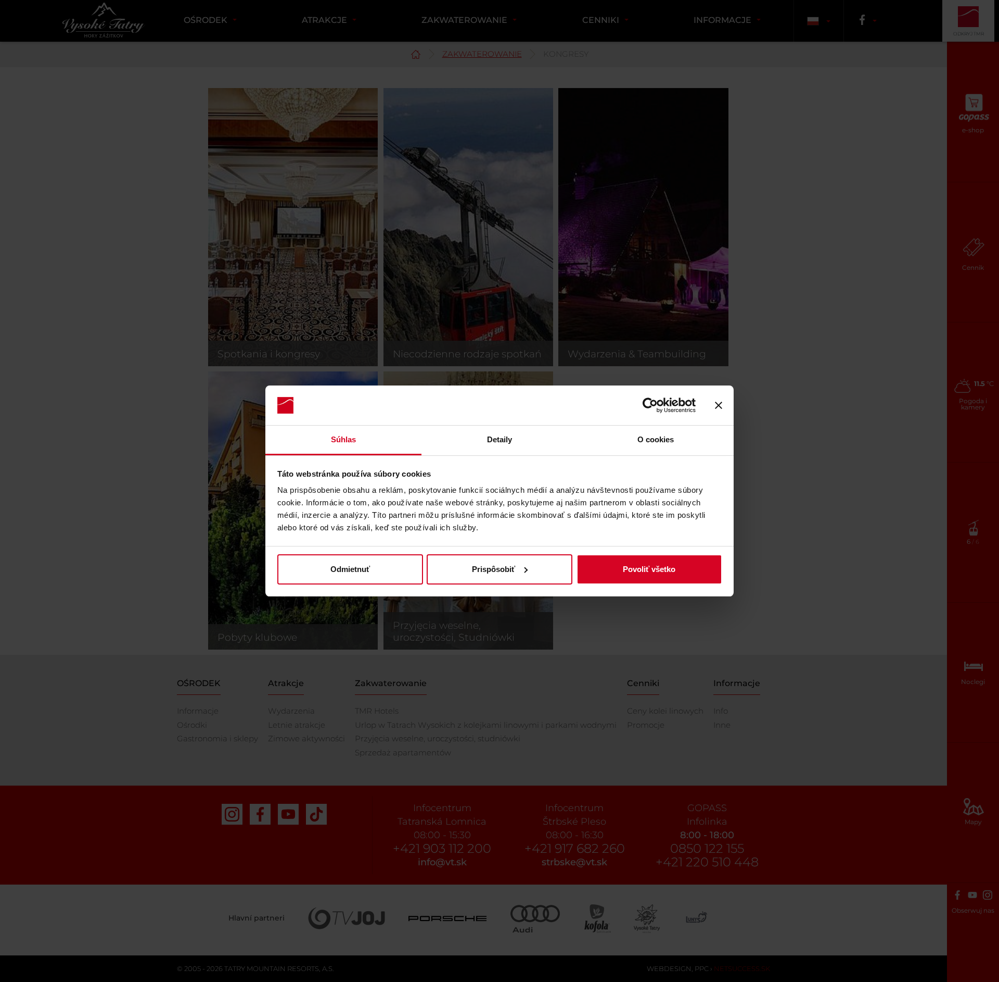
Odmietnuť (350, 569)
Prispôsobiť (493, 569)
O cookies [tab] (655, 439)
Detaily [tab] (500, 439)
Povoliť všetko (649, 569)
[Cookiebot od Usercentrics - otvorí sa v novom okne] (650, 405)
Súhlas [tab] (343, 439)
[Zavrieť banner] (718, 405)
